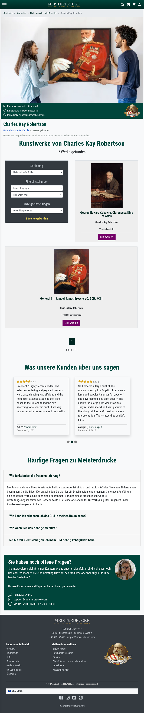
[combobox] (72, 691)
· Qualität (56, 657)
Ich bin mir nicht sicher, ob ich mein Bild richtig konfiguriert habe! (52, 540)
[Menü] (4, 4)
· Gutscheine (58, 665)
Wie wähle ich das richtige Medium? (33, 528)
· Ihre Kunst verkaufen (62, 652)
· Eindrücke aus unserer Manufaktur (69, 661)
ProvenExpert (30, 427)
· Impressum (12, 652)
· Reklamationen (14, 669)
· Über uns (11, 674)
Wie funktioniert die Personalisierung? (34, 476)
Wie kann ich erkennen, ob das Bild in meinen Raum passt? (47, 516)
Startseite (8, 13)
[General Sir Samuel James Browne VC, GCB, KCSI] (71, 271)
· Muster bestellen (60, 669)
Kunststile (21, 13)
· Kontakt (10, 648)
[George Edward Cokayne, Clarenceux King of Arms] (107, 185)
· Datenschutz (12, 661)
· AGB (8, 657)
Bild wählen (106, 237)
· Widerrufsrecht (13, 665)
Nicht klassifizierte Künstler (43, 13)
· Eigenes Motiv (59, 648)
